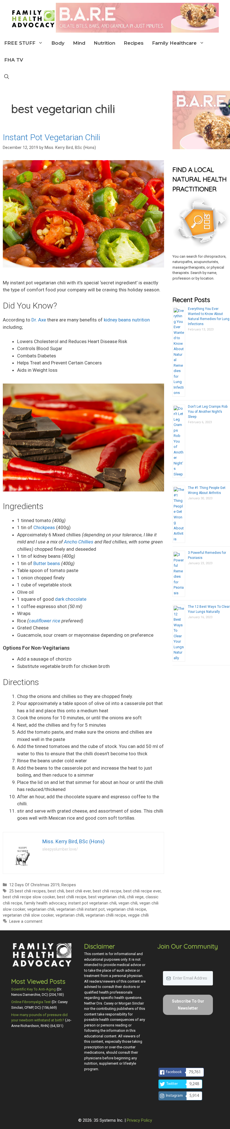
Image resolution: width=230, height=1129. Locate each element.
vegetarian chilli (70, 915)
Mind (79, 43)
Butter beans (46, 563)
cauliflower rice (44, 621)
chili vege (135, 897)
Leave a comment (25, 921)
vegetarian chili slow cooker (28, 915)
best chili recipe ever (142, 891)
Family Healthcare (174, 43)
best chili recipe (107, 891)
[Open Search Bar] (6, 76)
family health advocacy (45, 903)
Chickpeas (44, 527)
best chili (56, 891)
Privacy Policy (139, 1120)
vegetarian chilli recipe (106, 915)
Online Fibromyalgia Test (31, 1002)
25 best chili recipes (27, 891)
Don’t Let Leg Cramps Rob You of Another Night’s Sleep (207, 412)
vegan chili (127, 903)
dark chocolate (70, 599)
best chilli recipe (71, 897)
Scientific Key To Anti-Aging (33, 989)
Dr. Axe (38, 320)
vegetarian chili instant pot (80, 909)
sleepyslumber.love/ (60, 849)
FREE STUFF (19, 43)
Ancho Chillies (78, 542)
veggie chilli (138, 915)
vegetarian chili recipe (126, 909)
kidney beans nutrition (127, 320)
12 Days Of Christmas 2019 (34, 885)
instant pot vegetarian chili (92, 903)
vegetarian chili (40, 909)
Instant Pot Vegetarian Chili (51, 137)
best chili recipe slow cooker (29, 897)
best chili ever (78, 891)
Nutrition (104, 43)
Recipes (134, 43)
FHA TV (13, 60)
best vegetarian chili (106, 897)
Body (58, 43)
